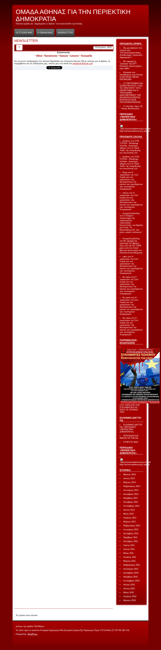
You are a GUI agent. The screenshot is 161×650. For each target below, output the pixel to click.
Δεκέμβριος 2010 (131, 573)
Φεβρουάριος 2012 (131, 525)
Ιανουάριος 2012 (130, 529)
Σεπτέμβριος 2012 (131, 506)
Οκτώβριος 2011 (130, 541)
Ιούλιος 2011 (129, 545)
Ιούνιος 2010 (129, 588)
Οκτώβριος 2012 (130, 502)
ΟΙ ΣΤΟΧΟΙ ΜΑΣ (24, 32)
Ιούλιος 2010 (129, 584)
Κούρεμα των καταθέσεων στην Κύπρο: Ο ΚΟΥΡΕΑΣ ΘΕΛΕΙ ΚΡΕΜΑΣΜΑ (131, 76)
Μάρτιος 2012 (129, 521)
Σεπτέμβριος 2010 (131, 580)
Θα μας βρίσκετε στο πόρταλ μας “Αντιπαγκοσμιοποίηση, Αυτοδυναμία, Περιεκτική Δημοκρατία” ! (131, 53)
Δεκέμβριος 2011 (130, 533)
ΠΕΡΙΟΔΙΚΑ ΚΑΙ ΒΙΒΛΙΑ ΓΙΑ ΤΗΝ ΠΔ (129, 437)
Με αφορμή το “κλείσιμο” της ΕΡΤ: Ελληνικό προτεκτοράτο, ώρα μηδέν (131, 65)
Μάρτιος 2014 (129, 474)
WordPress (33, 634)
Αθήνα (39, 55)
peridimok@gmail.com (83, 63)
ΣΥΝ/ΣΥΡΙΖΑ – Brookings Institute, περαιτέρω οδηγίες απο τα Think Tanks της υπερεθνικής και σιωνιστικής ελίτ (130, 147)
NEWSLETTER (65, 32)
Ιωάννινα (74, 55)
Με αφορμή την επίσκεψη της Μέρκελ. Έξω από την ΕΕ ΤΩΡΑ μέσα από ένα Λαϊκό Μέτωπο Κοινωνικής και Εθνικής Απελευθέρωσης (131, 247)
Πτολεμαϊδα (86, 55)
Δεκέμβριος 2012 (131, 494)
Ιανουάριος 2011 (130, 569)
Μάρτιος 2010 (129, 600)
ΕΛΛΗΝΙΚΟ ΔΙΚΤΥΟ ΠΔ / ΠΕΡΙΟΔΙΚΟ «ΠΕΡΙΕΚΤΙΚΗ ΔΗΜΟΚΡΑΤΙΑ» (131, 428)
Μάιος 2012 (128, 514)
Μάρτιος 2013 (129, 482)
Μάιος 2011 (128, 553)
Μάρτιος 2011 (129, 561)
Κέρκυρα (63, 55)
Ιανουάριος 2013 (130, 490)
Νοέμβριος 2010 (130, 577)
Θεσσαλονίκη (50, 55)
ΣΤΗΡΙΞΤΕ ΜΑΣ (130, 442)
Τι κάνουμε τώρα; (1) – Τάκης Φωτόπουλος (131, 107)
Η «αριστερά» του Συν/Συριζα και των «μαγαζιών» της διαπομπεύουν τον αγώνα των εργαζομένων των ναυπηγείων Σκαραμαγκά (131, 180)
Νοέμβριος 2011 (130, 537)
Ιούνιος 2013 (129, 478)
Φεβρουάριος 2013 (131, 486)
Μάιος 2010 (128, 592)
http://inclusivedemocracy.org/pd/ (135, 131)
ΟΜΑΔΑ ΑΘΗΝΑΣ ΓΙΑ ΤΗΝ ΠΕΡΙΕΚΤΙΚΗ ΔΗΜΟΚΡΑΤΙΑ (73, 16)
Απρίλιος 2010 (129, 596)
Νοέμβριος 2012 (130, 498)
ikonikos (126, 141)
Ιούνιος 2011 (129, 549)
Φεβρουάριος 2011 (131, 565)
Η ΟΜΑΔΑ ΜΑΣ (45, 32)
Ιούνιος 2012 (129, 510)
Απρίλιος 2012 (129, 518)
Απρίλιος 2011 (129, 557)
